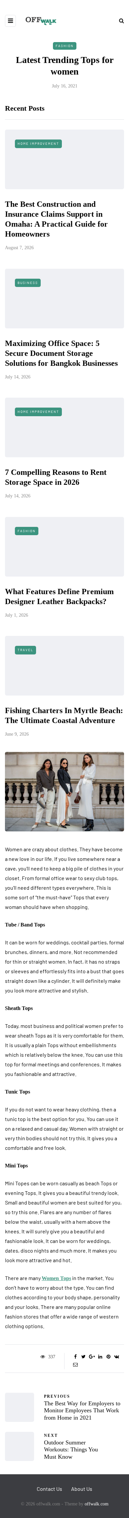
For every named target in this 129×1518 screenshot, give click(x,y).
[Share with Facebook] (75, 1357)
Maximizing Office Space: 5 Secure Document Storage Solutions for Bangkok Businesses (61, 353)
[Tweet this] (83, 1357)
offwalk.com (96, 1503)
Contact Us (49, 1489)
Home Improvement (38, 143)
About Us (81, 1489)
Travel (25, 650)
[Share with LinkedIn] (100, 1357)
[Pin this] (108, 1357)
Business (28, 283)
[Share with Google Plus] (92, 1357)
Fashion (65, 46)
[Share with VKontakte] (116, 1357)
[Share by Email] (75, 1365)
